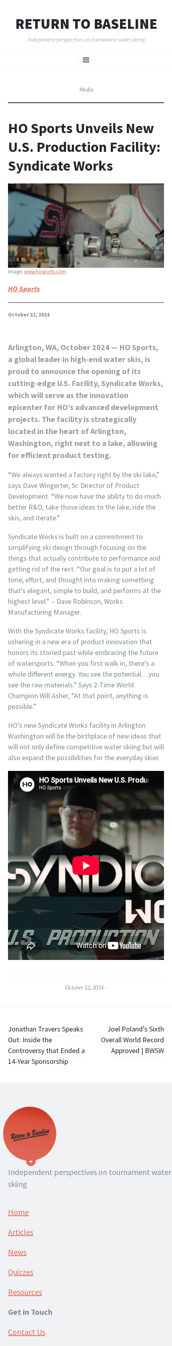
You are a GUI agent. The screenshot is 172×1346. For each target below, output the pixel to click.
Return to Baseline (86, 24)
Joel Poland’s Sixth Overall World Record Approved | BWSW (132, 1039)
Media (86, 89)
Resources (25, 1292)
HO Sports (24, 288)
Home (18, 1212)
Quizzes (20, 1272)
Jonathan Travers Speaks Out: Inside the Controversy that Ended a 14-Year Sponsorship (46, 1045)
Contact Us (26, 1332)
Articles (20, 1232)
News (17, 1252)
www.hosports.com (45, 271)
